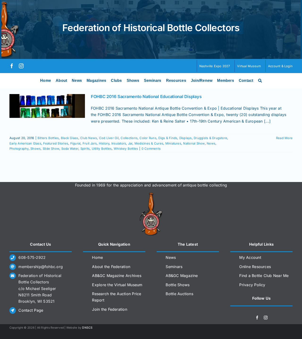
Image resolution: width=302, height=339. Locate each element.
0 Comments (151, 148)
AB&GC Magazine (182, 275)
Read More (284, 138)
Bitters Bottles (48, 138)
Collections (129, 138)
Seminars (174, 266)
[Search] (260, 80)
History (104, 143)
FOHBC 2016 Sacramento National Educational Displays (146, 96)
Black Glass (69, 138)
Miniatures (173, 143)
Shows (35, 148)
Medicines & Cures (148, 143)
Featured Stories (55, 143)
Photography (19, 148)
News (211, 143)
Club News (88, 138)
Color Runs (147, 138)
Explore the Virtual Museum (117, 284)
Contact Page (30, 310)
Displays (185, 138)
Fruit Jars (90, 143)
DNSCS (87, 327)
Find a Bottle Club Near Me (264, 275)
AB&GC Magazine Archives (116, 275)
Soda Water (69, 148)
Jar (130, 143)
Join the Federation (109, 309)
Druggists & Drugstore (210, 138)
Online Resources (255, 266)
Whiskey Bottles (126, 148)
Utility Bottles (102, 148)
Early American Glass (25, 143)
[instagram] (21, 66)
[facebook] (11, 66)
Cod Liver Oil (109, 138)
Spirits (85, 148)
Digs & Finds (167, 138)
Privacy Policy (252, 284)
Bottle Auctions (179, 293)
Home (97, 257)
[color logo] (151, 194)
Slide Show (51, 148)
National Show (194, 143)
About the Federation (111, 266)
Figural (75, 143)
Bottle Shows (177, 284)
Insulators (118, 143)
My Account (250, 257)
